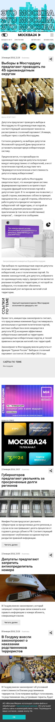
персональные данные (26, 706)
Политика (25, 58)
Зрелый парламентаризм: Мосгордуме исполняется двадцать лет (30, 304)
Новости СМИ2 (8, 420)
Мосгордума (8, 366)
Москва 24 (27, 35)
